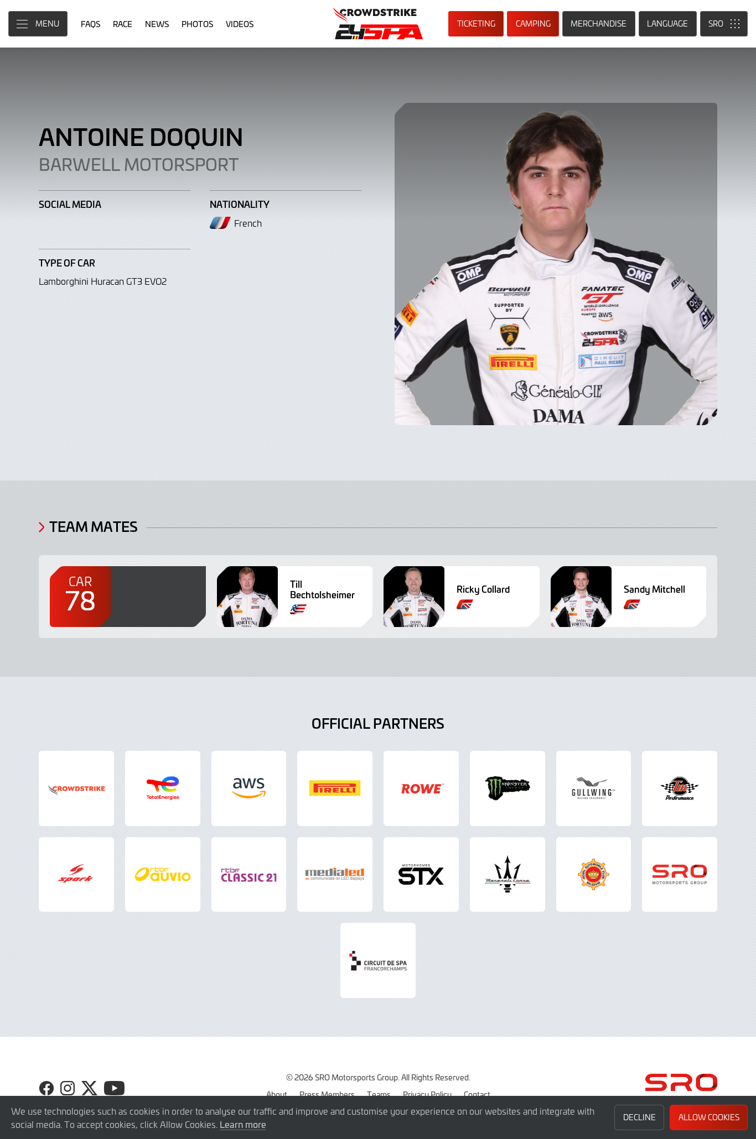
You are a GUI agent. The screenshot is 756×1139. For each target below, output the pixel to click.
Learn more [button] (243, 1124)
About (276, 1094)
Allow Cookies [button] (709, 1117)
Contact (477, 1094)
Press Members (327, 1094)
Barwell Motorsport (139, 164)
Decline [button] (639, 1117)
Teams (379, 1094)
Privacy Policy (427, 1094)
